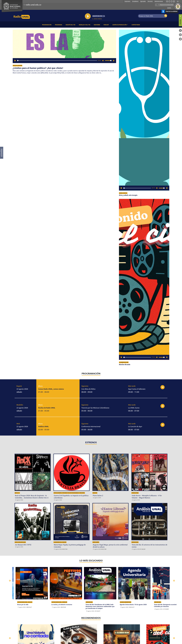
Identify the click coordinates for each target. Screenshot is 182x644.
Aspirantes (127, 1)
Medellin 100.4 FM (85, 25)
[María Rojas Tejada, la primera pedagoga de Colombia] (71, 521)
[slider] (57, 60)
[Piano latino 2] (110, 472)
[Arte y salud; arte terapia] (144, 110)
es (178, 1)
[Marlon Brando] (144, 279)
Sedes (169, 8)
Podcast (106, 25)
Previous (8, 580)
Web (18, 424)
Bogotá (19, 386)
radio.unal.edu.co (33, 5)
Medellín (19, 405)
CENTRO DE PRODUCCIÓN (119, 25)
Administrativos (159, 1)
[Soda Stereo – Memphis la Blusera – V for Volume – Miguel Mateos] (149, 472)
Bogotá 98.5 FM (71, 25)
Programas (59, 25)
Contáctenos (136, 25)
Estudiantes (135, 1)
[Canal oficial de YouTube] (172, 1)
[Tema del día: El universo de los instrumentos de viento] (149, 521)
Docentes (150, 1)
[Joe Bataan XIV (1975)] (33, 521)
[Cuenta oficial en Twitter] (169, 1)
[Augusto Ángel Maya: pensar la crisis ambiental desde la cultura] (110, 521)
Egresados (143, 1)
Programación (47, 25)
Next (173, 580)
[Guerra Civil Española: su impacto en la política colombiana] (71, 472)
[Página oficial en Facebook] (167, 1)
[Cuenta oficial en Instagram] (174, 1)
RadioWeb (97, 25)
